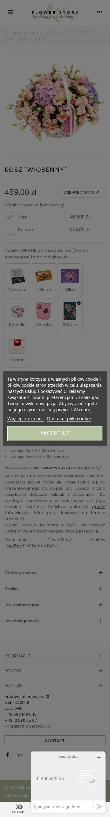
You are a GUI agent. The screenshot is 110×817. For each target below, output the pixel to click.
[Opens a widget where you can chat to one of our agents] (68, 782)
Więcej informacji (25, 418)
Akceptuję (55, 433)
